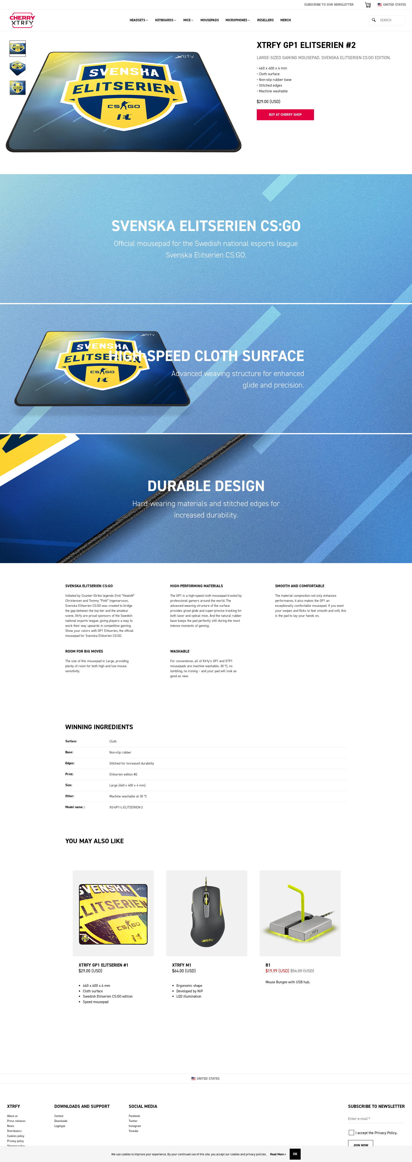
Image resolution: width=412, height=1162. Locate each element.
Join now (360, 1145)
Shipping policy (16, 1146)
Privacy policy (15, 1141)
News (10, 1126)
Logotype (59, 1126)
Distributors (14, 1131)
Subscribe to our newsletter (329, 4)
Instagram (135, 1126)
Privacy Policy (386, 1132)
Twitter (133, 1121)
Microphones (236, 20)
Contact (58, 1116)
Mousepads (210, 20)
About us (12, 1116)
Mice (187, 20)
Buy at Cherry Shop (285, 114)
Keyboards (164, 20)
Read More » (278, 1154)
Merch (285, 20)
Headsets (137, 20)
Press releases (16, 1121)
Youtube (133, 1131)
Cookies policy (15, 1136)
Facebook (134, 1116)
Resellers (265, 20)
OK (295, 1154)
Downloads (60, 1121)
